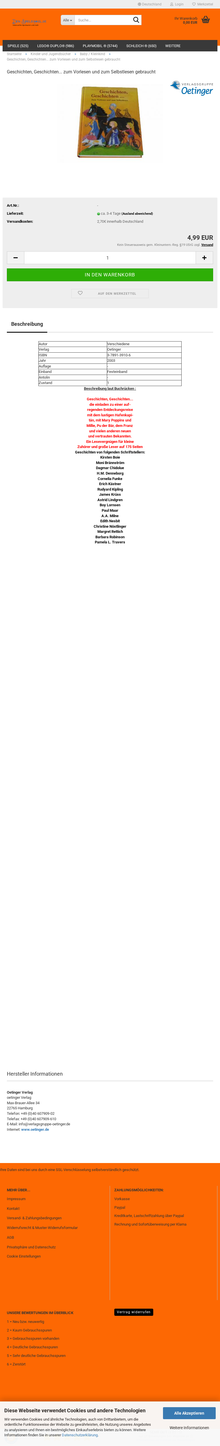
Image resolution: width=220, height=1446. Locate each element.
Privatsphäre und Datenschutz (31, 1247)
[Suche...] (136, 20)
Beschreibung (27, 324)
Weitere (172, 46)
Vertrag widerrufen (134, 1312)
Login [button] (178, 4)
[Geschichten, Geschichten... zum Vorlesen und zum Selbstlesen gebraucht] (110, 123)
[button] (149, 4)
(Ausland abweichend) (137, 214)
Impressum (16, 1199)
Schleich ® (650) (141, 46)
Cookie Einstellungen (24, 1256)
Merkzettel (204, 4)
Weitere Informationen (189, 1427)
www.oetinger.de (35, 1129)
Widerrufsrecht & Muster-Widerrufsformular (42, 1228)
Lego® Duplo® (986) (55, 46)
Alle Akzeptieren (189, 1413)
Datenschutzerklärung (80, 1435)
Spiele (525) (18, 46)
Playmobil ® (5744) (100, 46)
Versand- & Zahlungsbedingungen (34, 1218)
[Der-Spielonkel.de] (29, 24)
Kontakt (13, 1208)
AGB (10, 1237)
